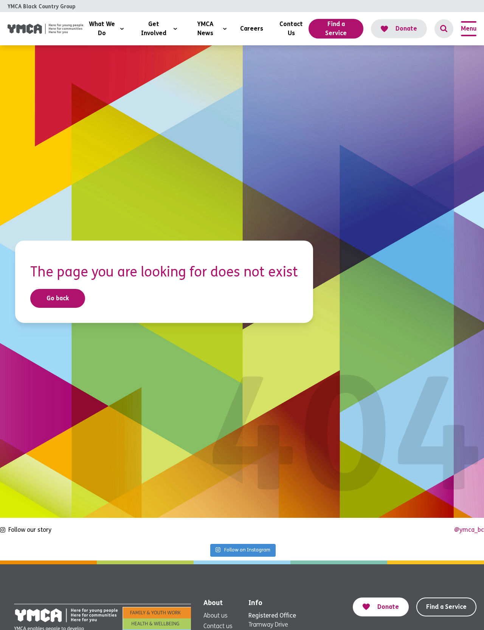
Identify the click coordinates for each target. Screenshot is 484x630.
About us (215, 615)
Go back (58, 298)
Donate (406, 28)
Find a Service (446, 606)
